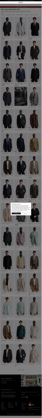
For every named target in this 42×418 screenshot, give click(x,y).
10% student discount (10, 0)
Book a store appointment (30, 0)
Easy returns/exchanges (23, 0)
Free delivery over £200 (17, 0)
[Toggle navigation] (1, 2)
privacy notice (19, 211)
